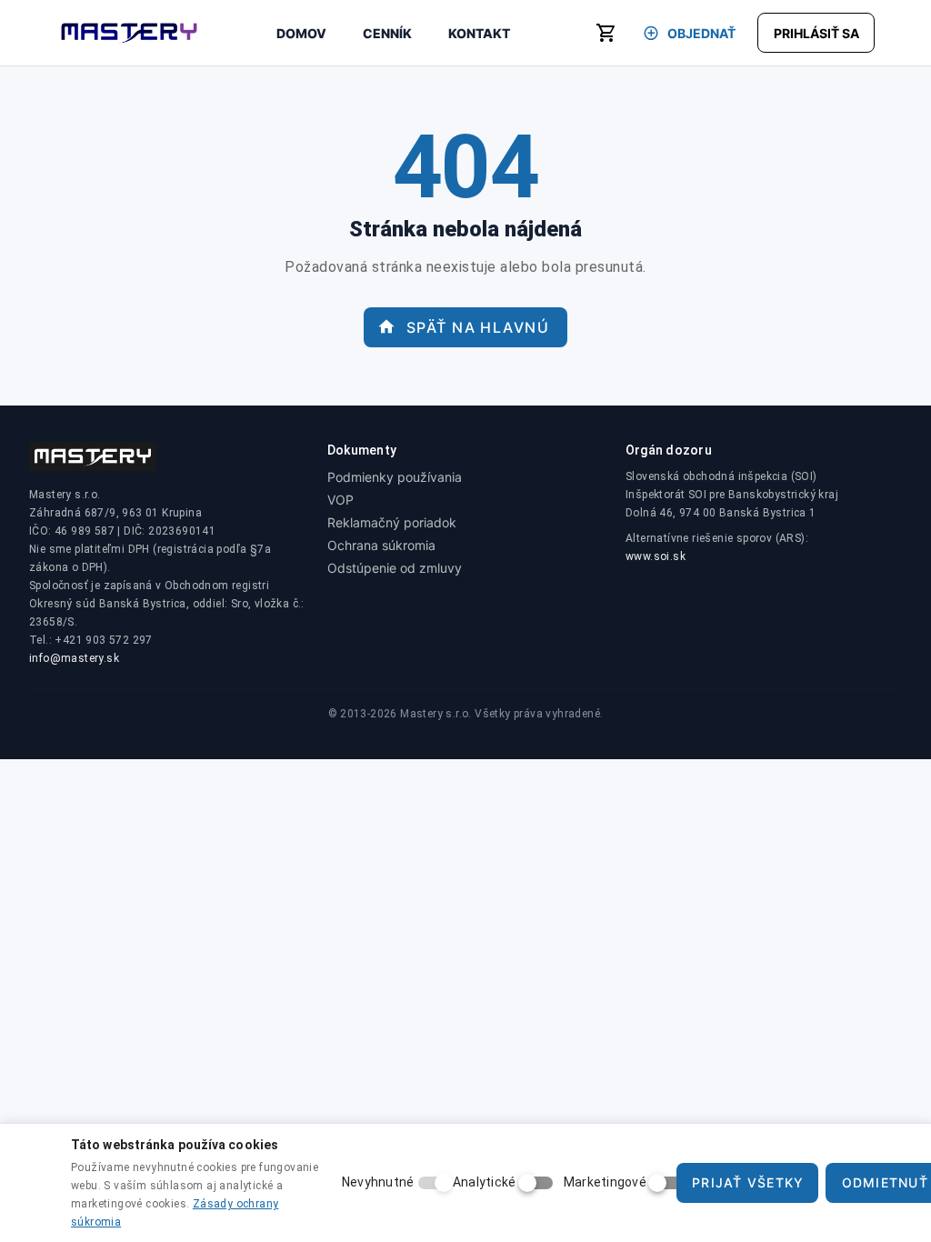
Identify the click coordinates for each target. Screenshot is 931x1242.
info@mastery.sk (74, 658)
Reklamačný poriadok (391, 522)
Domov (301, 33)
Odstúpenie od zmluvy (394, 568)
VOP (340, 499)
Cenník (387, 33)
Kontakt (479, 33)
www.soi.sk (656, 556)
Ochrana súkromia (381, 545)
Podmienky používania (394, 477)
